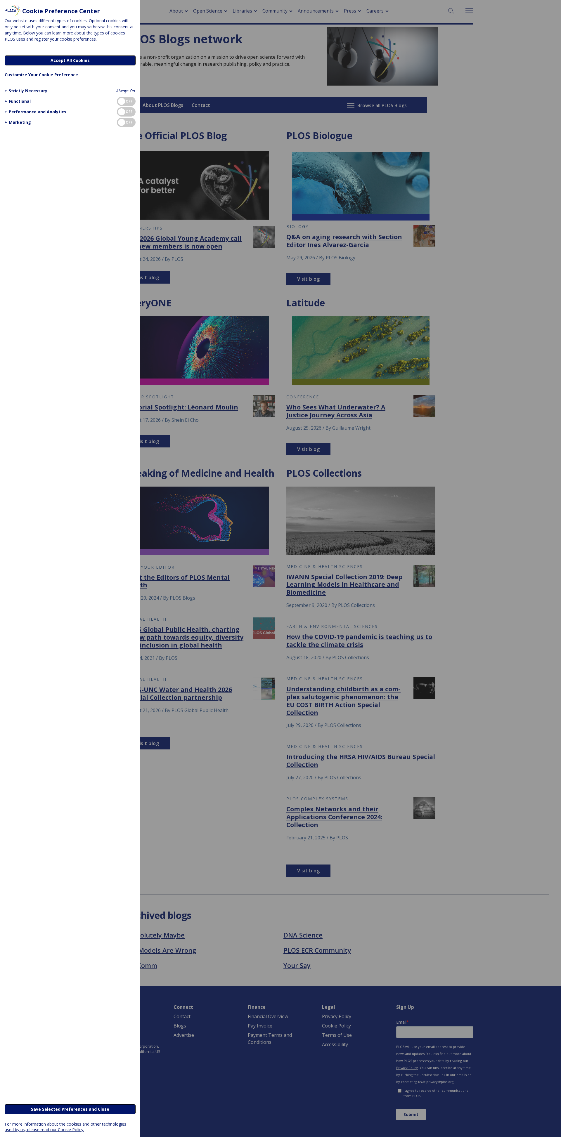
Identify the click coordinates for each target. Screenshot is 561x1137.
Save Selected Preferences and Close (70, 1109)
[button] (26, 90)
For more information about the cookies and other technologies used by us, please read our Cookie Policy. (65, 1126)
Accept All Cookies (70, 60)
